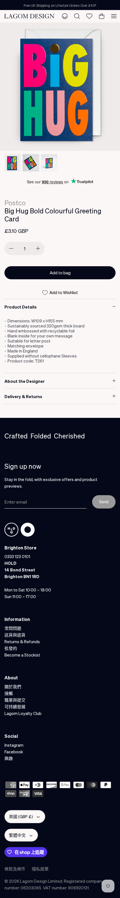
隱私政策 (40, 869)
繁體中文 (17, 835)
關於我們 (12, 686)
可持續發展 (14, 706)
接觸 (8, 693)
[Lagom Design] (29, 16)
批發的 (10, 648)
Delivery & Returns (23, 396)
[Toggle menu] (114, 16)
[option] (60, 87)
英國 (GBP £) (21, 816)
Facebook (13, 751)
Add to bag (60, 272)
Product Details (20, 307)
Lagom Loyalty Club (23, 713)
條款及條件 (14, 869)
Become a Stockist (22, 655)
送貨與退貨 (14, 635)
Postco (15, 202)
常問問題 (12, 628)
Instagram (13, 745)
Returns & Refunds (22, 641)
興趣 (8, 758)
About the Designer (24, 381)
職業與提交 (14, 700)
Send (104, 501)
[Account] (65, 16)
